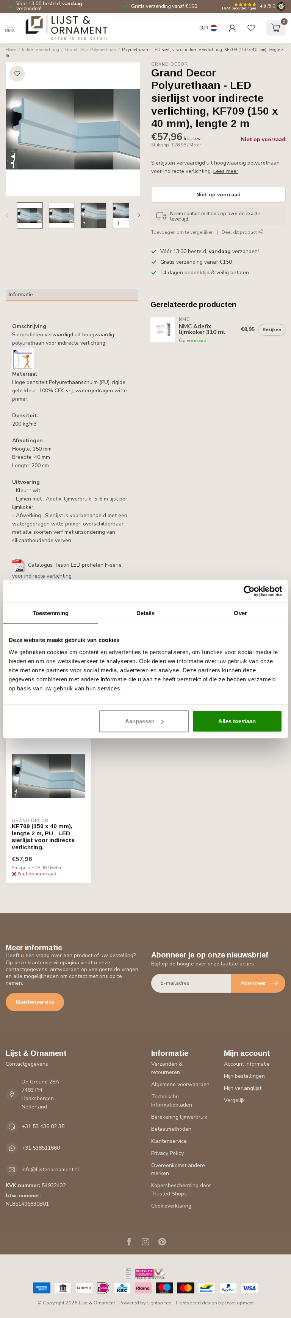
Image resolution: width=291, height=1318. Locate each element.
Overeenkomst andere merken (178, 1169)
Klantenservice (35, 1002)
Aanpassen (140, 721)
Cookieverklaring (171, 1205)
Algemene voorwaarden (180, 1084)
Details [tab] (145, 613)
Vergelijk (234, 1100)
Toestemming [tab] (51, 613)
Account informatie (247, 1064)
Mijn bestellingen (244, 1076)
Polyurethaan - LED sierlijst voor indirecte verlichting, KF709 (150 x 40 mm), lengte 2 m (145, 52)
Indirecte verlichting (40, 50)
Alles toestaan (237, 721)
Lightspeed (159, 1302)
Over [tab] (240, 613)
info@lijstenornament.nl (50, 1169)
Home (11, 50)
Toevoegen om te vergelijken (182, 232)
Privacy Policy (167, 1153)
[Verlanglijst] (251, 28)
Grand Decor (169, 64)
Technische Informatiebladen (171, 1100)
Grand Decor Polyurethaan (90, 50)
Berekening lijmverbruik (179, 1117)
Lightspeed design (196, 1302)
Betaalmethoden (171, 1129)
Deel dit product (240, 232)
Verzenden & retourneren (167, 1068)
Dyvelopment (239, 1302)
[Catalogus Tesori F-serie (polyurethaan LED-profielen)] (18, 565)
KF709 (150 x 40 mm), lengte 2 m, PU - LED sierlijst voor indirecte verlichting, (43, 836)
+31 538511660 (41, 1148)
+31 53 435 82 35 (43, 1126)
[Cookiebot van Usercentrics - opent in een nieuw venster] (249, 591)
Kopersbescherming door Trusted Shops (181, 1189)
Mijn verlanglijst (242, 1088)
